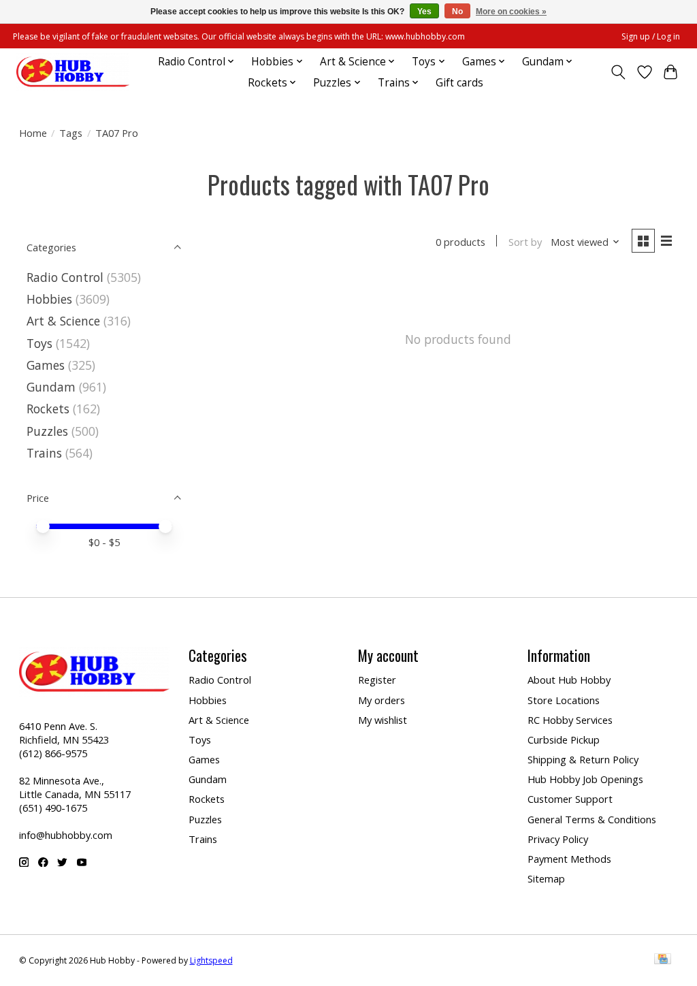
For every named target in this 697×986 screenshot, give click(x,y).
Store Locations (564, 700)
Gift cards (459, 83)
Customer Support (570, 799)
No (457, 11)
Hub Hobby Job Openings (585, 779)
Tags (70, 133)
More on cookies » (511, 11)
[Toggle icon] (618, 72)
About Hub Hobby (569, 679)
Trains (44, 453)
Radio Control (65, 277)
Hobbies (49, 299)
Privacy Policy (558, 839)
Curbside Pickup (564, 739)
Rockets (48, 408)
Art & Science (63, 321)
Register (377, 679)
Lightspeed (211, 960)
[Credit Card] (662, 960)
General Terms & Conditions (592, 819)
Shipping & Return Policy (583, 759)
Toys (39, 343)
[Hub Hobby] (72, 72)
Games (46, 365)
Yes (424, 11)
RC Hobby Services (570, 720)
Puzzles (47, 431)
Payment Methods (569, 858)
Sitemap (546, 878)
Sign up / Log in (650, 36)
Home (33, 133)
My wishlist (382, 720)
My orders (381, 700)
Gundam (51, 387)
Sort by (525, 242)
